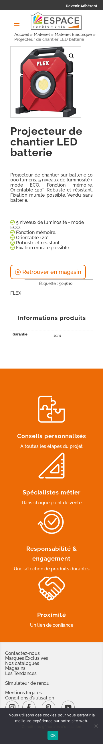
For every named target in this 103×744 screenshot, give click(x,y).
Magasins (15, 668)
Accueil (21, 34)
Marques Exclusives (26, 658)
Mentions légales (23, 692)
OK (53, 735)
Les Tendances (21, 673)
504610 (66, 283)
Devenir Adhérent (81, 6)
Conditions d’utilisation (29, 698)
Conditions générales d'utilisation (51, 726)
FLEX (15, 293)
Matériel (42, 34)
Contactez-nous (22, 653)
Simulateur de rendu (27, 683)
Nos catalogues (22, 663)
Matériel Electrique (73, 34)
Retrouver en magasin (51, 272)
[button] (71, 56)
